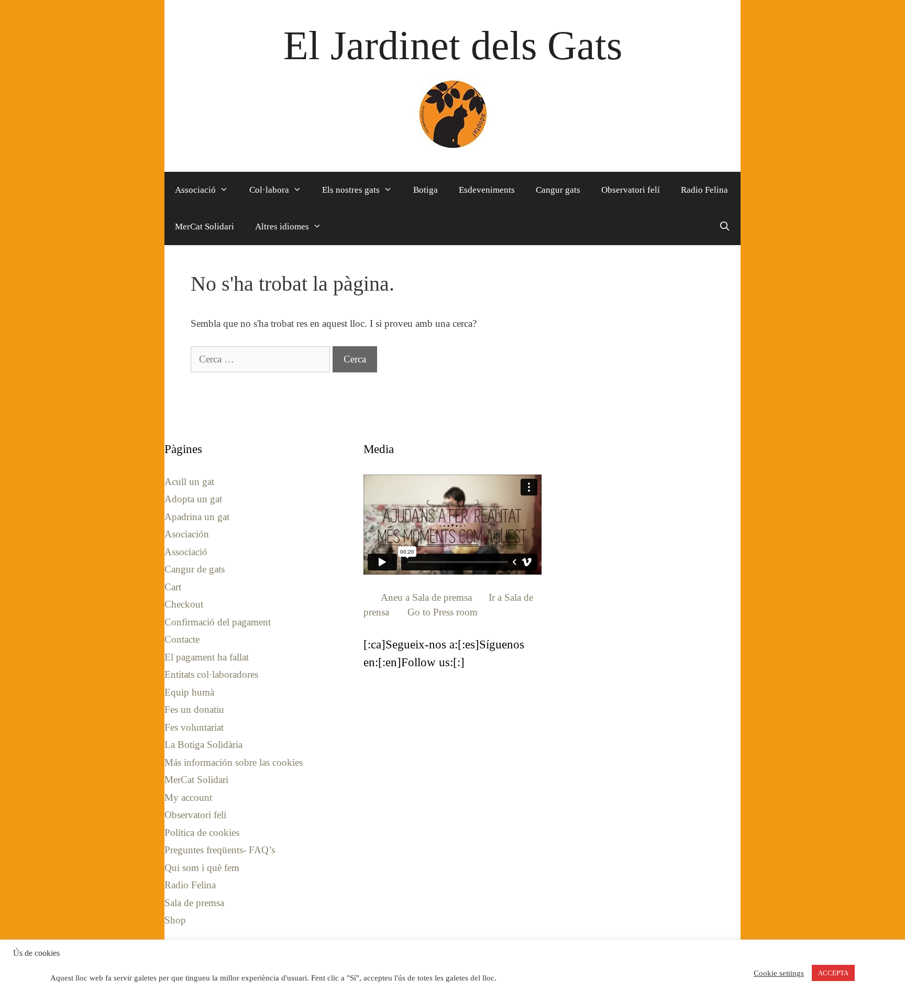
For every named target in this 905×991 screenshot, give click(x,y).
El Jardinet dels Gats (452, 45)
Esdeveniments (487, 190)
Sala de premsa (194, 902)
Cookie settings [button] (779, 973)
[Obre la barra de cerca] (724, 226)
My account (188, 797)
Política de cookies (201, 832)
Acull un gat (189, 481)
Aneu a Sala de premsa (426, 597)
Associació (195, 190)
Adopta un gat (193, 498)
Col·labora (269, 190)
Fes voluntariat (194, 727)
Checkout (183, 604)
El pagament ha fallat (206, 657)
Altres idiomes (282, 227)
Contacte (182, 639)
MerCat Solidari (204, 227)
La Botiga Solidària (203, 744)
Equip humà (189, 692)
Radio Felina (704, 190)
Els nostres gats (351, 190)
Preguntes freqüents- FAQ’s (219, 849)
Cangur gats (558, 190)
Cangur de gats (194, 569)
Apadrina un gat (196, 516)
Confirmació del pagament (217, 621)
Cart (172, 586)
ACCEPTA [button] (833, 973)
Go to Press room (442, 612)
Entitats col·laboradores (211, 674)
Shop (175, 920)
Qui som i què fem (201, 867)
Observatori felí (630, 190)
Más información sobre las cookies (233, 762)
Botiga (425, 190)
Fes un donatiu (194, 709)
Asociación (186, 533)
